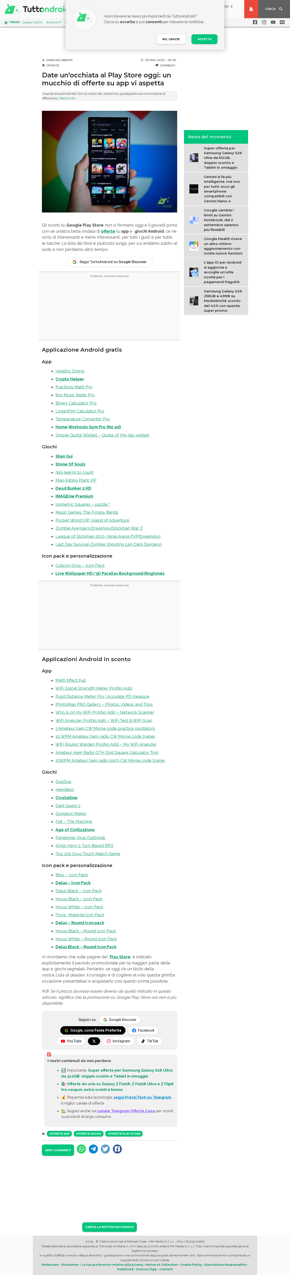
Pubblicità (125, 1269)
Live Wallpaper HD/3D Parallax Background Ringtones (110, 573)
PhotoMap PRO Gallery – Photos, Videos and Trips (104, 704)
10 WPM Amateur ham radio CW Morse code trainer (105, 736)
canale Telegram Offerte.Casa (126, 1111)
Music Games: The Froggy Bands (87, 512)
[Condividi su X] (105, 1149)
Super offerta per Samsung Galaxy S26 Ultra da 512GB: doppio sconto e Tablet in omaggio (223, 158)
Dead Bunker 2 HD (73, 488)
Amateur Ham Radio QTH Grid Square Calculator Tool (107, 752)
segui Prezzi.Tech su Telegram (142, 1097)
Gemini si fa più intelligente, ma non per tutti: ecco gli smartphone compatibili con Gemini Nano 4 (222, 188)
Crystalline (66, 797)
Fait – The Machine (74, 821)
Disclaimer (70, 1264)
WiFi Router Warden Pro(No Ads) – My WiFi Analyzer (106, 744)
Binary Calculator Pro (76, 403)
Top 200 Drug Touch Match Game (88, 853)
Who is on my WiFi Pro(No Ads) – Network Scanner (105, 712)
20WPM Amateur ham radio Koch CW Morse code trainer (110, 760)
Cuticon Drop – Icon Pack (80, 565)
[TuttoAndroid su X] (94, 1041)
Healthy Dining (70, 371)
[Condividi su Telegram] (93, 1149)
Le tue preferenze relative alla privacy (112, 1264)
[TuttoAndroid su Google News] (281, 22)
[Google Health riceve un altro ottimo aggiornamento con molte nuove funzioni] (195, 245)
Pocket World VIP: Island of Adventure (92, 520)
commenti (167, 65)
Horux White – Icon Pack (79, 906)
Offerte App (59, 1133)
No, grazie (171, 39)
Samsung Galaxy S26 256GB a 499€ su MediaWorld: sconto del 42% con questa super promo (223, 301)
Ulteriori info (66, 98)
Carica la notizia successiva (109, 1227)
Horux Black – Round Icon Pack (86, 931)
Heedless (65, 789)
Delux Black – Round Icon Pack (86, 946)
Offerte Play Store (124, 1133)
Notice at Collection (162, 1264)
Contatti (166, 1269)
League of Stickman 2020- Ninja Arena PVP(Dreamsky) (108, 536)
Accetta (205, 39)
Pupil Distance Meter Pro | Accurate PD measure (102, 696)
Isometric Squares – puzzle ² (83, 504)
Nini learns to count (75, 472)
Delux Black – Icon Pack (79, 890)
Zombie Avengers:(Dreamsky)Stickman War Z (99, 528)
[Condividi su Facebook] (117, 1149)
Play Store (120, 956)
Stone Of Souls (70, 464)
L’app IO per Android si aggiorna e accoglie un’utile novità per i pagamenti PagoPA (222, 272)
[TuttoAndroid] (38, 9)
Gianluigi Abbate (59, 60)
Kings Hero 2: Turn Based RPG (84, 845)
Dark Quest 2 (68, 805)
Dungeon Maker (71, 813)
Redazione (50, 1264)
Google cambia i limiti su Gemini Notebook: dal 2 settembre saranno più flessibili (221, 220)
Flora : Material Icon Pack (80, 914)
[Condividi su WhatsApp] (81, 1149)
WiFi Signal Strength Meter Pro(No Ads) (94, 688)
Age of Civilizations (75, 829)
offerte (108, 231)
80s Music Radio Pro (75, 395)
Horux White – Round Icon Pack (86, 938)
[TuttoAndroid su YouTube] (272, 22)
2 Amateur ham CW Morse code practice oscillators (105, 728)
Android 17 (53, 22)
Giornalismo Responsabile (225, 1264)
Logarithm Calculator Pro (80, 411)
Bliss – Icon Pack (72, 874)
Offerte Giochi (88, 1133)
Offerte (52, 65)
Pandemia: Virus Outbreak (80, 837)
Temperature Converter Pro (83, 419)
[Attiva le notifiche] (251, 9)
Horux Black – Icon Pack (79, 899)
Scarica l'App (146, 1269)
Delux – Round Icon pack (80, 922)
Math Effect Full (71, 680)
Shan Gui (64, 456)
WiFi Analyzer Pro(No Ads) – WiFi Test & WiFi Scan (104, 720)
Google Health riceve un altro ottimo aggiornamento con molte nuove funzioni (223, 246)
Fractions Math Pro (74, 387)
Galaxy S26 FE (32, 22)
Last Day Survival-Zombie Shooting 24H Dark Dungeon (109, 544)
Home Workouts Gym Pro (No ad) (88, 427)
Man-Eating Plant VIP (76, 480)
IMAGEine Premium (74, 496)
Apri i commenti (58, 1150)
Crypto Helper (70, 379)
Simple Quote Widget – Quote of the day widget (102, 435)
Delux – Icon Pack (73, 882)
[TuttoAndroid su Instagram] (263, 22)
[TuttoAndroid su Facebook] (254, 22)
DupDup (63, 781)
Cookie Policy (191, 1264)
